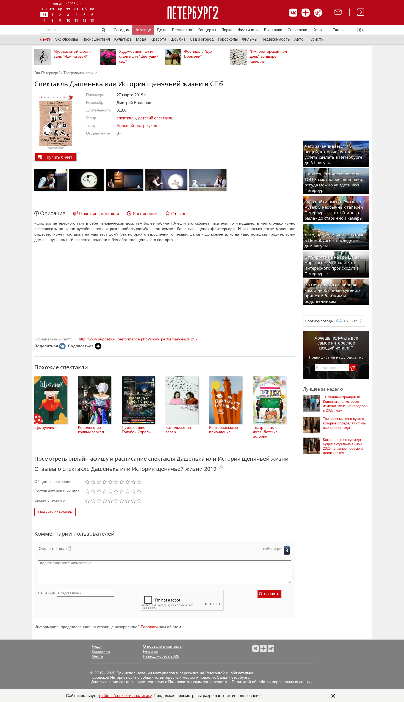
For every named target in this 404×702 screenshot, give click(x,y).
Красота (158, 39)
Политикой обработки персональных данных (272, 681)
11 (76, 20)
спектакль (126, 118)
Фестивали (248, 30)
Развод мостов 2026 (161, 656)
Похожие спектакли (99, 213)
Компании (101, 651)
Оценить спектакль (55, 512)
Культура (123, 39)
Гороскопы (228, 39)
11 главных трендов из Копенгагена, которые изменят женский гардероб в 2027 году (345, 403)
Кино (317, 30)
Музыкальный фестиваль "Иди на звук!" (73, 53)
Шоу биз (178, 39)
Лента (45, 39)
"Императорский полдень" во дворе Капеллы (269, 56)
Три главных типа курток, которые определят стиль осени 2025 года (344, 423)
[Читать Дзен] (98, 346)
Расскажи (149, 627)
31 (44, 15)
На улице (143, 30)
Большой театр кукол (137, 125)
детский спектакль (155, 118)
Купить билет (59, 157)
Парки (227, 30)
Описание (52, 213)
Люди (97, 646)
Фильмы (249, 39)
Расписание (145, 213)
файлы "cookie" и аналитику (125, 695)
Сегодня (121, 30)
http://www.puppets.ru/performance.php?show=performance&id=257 (138, 339)
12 (84, 20)
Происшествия (96, 39)
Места (97, 656)
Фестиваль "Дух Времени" (198, 53)
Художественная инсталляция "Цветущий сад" (139, 56)
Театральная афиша (80, 73)
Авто (298, 39)
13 (92, 20)
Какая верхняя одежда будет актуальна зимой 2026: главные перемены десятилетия (343, 446)
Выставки (273, 30)
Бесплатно (182, 30)
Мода (141, 39)
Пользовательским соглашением (197, 681)
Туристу (315, 39)
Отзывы (179, 213)
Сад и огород (202, 39)
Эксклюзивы (66, 39)
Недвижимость (276, 39)
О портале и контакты (162, 646)
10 (68, 20)
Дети (162, 30)
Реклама (150, 651)
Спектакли (297, 30)
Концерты (207, 30)
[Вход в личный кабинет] (360, 13)
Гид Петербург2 (47, 73)
